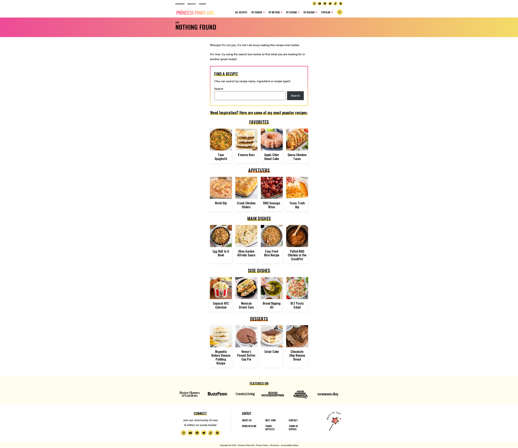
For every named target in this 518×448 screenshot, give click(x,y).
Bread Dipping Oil (272, 305)
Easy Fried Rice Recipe (271, 253)
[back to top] (334, 423)
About (246, 413)
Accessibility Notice (289, 445)
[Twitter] (330, 4)
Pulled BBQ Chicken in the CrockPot (297, 255)
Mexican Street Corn (246, 305)
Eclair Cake (272, 351)
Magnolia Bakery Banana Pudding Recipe (220, 357)
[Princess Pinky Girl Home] (195, 12)
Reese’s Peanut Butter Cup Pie (246, 355)
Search (218, 88)
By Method (274, 12)
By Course (256, 12)
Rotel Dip (221, 202)
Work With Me (249, 426)
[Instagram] (314, 4)
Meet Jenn (180, 4)
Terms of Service (293, 427)
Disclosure (274, 445)
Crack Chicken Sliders (246, 204)
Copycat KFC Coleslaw (221, 305)
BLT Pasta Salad (297, 305)
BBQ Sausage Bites (271, 204)
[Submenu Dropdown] (264, 12)
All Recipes (241, 12)
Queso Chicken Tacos (297, 156)
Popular (325, 12)
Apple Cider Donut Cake (271, 156)
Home (177, 22)
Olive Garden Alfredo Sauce (246, 253)
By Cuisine (291, 12)
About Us (192, 4)
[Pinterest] (341, 4)
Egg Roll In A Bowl (221, 253)
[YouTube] (320, 4)
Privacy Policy (262, 445)
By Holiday (309, 12)
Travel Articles (270, 427)
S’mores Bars (246, 154)
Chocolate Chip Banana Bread (297, 355)
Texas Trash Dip (297, 204)
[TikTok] (335, 4)
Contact (202, 4)
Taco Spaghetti (221, 156)
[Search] (340, 12)
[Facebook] (325, 4)
